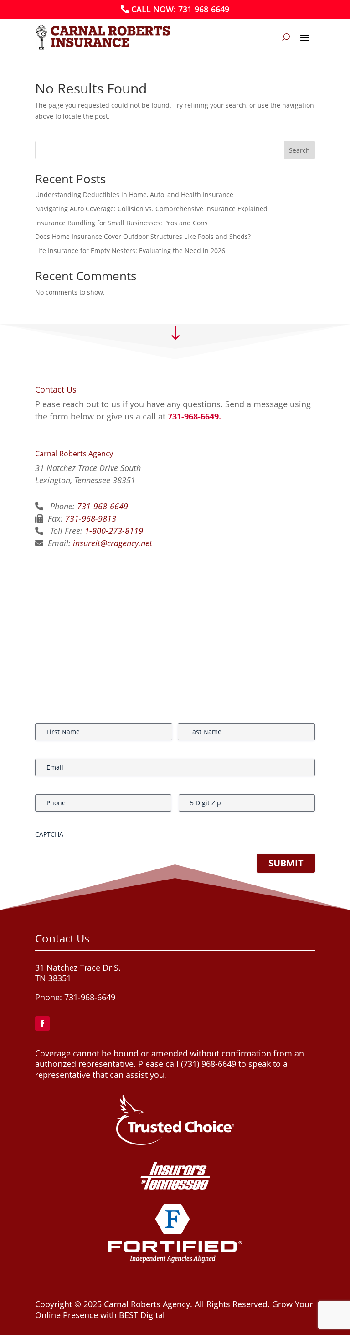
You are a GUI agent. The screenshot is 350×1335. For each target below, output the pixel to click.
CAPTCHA (49, 834)
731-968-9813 (90, 518)
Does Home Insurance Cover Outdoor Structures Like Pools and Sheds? (143, 236)
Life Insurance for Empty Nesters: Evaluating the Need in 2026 (130, 250)
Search (299, 150)
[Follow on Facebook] (42, 1023)
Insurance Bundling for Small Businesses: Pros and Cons (121, 222)
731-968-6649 (102, 506)
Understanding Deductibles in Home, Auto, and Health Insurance (134, 194)
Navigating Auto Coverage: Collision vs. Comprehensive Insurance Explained (151, 208)
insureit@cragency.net (112, 543)
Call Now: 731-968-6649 (180, 9)
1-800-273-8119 (114, 530)
